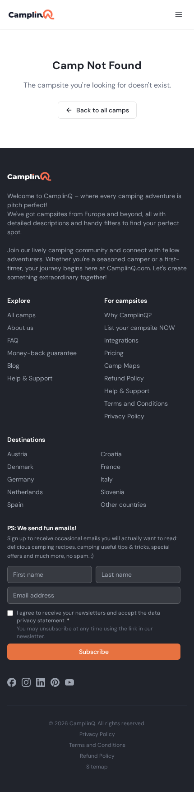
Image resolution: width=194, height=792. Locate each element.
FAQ (12, 340)
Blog (13, 365)
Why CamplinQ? (128, 315)
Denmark (20, 467)
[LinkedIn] (40, 682)
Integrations (121, 340)
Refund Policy (124, 378)
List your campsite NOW (139, 328)
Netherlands (25, 492)
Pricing (114, 353)
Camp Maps (122, 365)
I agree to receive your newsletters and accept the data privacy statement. (88, 624)
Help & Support (29, 378)
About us (20, 328)
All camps (21, 315)
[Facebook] (11, 682)
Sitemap (97, 766)
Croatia (111, 454)
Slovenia (113, 492)
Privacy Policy (124, 416)
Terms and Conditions (136, 403)
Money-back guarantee (42, 353)
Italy (107, 479)
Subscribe (94, 652)
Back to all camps (102, 110)
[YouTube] (69, 682)
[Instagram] (26, 682)
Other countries (123, 504)
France (110, 467)
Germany (20, 479)
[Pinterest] (55, 682)
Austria (17, 454)
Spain (15, 504)
